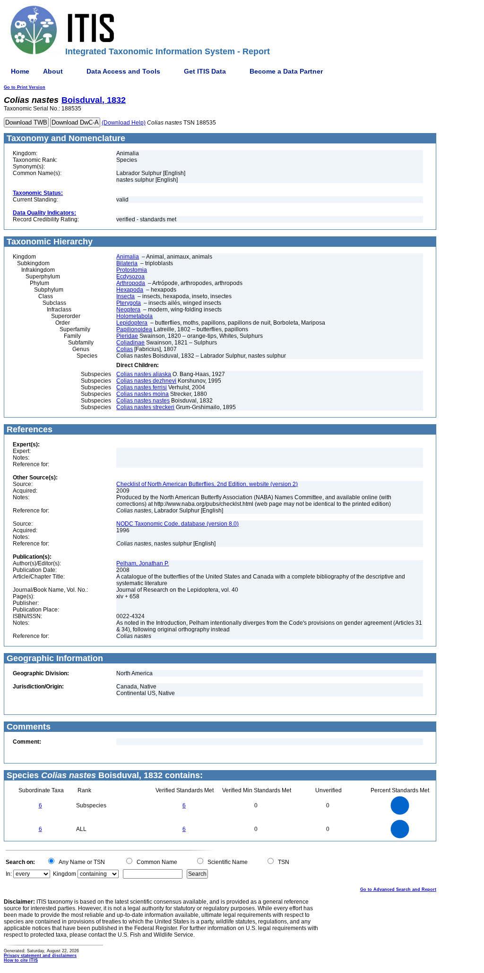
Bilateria (127, 263)
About (53, 71)
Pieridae (127, 336)
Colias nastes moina (142, 394)
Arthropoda (130, 283)
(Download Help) (124, 122)
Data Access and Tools (123, 71)
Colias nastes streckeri (145, 407)
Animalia (127, 256)
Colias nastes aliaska (143, 374)
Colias (124, 349)
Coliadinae (130, 342)
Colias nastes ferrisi (141, 387)
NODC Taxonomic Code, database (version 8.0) (177, 523)
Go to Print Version (24, 87)
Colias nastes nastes (143, 400)
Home (20, 71)
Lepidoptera (131, 322)
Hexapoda (129, 289)
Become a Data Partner (286, 71)
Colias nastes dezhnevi (146, 380)
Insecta (125, 296)
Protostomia (131, 270)
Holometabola (134, 316)
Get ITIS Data (205, 71)
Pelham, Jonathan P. (142, 563)
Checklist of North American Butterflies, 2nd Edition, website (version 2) (207, 484)
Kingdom (64, 874)
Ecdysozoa (130, 276)
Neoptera (128, 309)
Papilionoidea (134, 329)
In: (9, 874)
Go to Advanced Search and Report (398, 889)
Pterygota (128, 303)
